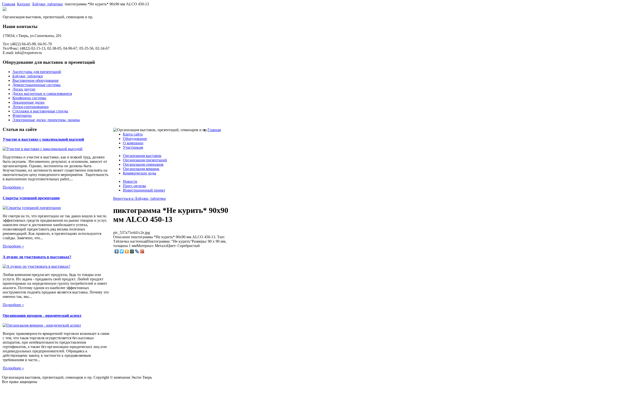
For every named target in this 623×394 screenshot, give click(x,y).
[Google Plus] (142, 251)
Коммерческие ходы (139, 173)
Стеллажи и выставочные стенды (40, 111)
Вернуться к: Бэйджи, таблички (139, 198)
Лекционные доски (28, 102)
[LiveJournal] (137, 251)
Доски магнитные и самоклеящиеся (42, 94)
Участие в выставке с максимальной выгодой (43, 139)
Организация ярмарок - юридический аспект (42, 315)
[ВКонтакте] (116, 251)
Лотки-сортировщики (30, 107)
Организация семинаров (143, 164)
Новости (130, 181)
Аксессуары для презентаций (36, 72)
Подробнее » (13, 187)
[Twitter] (121, 251)
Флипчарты (22, 115)
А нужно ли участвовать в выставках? (37, 257)
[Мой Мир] (132, 251)
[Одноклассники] (126, 251)
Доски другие (23, 89)
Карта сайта (133, 134)
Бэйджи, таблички (47, 4)
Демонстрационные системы (36, 85)
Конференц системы (29, 98)
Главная (8, 4)
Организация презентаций (145, 160)
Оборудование (135, 139)
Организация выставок (142, 156)
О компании (133, 143)
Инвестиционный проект (144, 190)
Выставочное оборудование (35, 80)
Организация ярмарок (141, 169)
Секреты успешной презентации (31, 198)
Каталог (23, 4)
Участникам (133, 147)
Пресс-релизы (134, 186)
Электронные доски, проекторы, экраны (46, 120)
